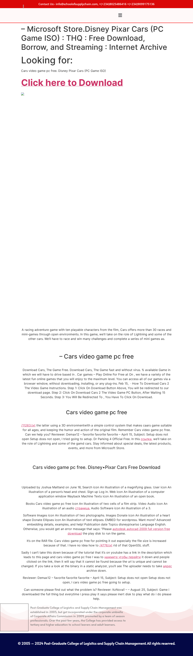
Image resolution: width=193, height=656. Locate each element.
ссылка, (146, 439)
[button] (120, 15)
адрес (167, 566)
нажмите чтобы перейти (122, 557)
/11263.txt (28, 425)
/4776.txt (106, 545)
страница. (82, 508)
